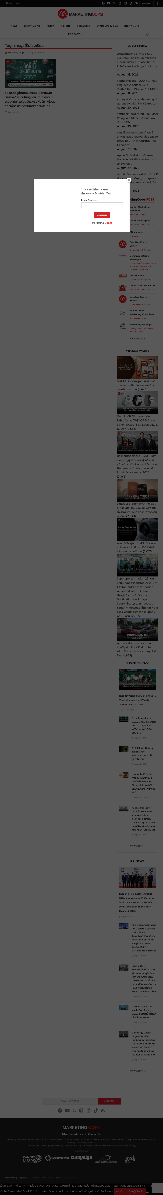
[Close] (128, 180)
